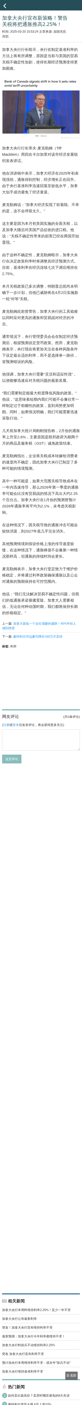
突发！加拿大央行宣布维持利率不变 (27, 1327)
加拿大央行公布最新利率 (19, 1318)
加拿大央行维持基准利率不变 (22, 1371)
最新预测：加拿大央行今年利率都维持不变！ (33, 1336)
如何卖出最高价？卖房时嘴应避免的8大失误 (39, 1395)
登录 (16, 725)
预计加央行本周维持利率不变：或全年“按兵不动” (36, 1362)
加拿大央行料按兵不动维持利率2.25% (28, 1345)
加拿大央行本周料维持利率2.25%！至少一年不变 (36, 1310)
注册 (6, 725)
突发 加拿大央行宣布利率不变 (23, 1354)
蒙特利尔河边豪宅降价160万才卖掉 (37, 636)
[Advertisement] (41, 678)
